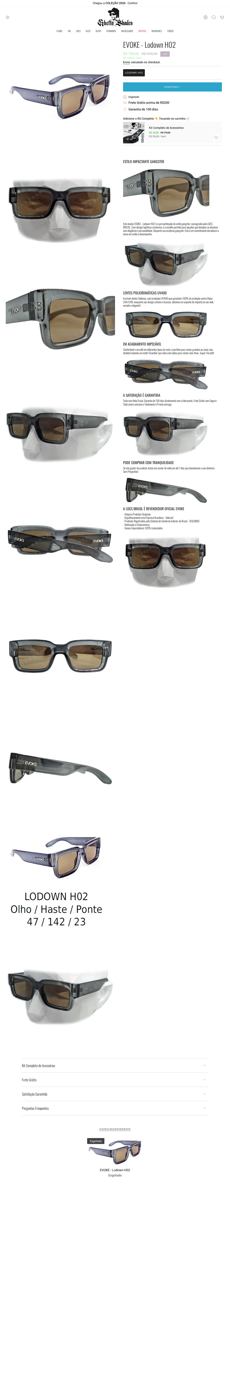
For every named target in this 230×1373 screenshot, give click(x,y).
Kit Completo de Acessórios (38, 1065)
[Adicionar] (216, 138)
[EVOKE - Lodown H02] (115, 1151)
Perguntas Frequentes (35, 1108)
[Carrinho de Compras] (222, 17)
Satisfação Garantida (34, 1094)
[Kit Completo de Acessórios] (134, 132)
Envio (126, 62)
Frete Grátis (29, 1079)
